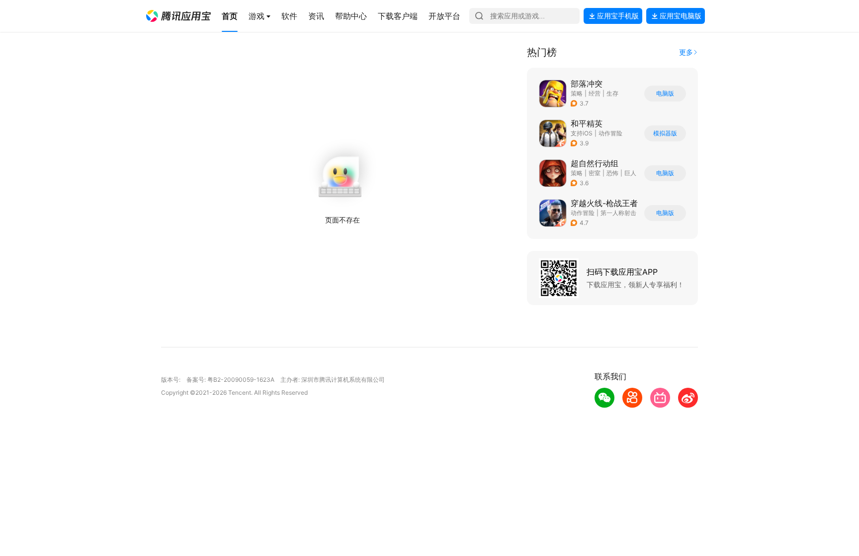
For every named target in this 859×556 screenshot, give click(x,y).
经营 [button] (595, 93)
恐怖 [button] (612, 173)
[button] (178, 16)
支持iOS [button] (582, 133)
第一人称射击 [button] (618, 213)
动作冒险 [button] (610, 133)
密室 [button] (595, 173)
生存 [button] (612, 93)
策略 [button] (577, 93)
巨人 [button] (630, 173)
